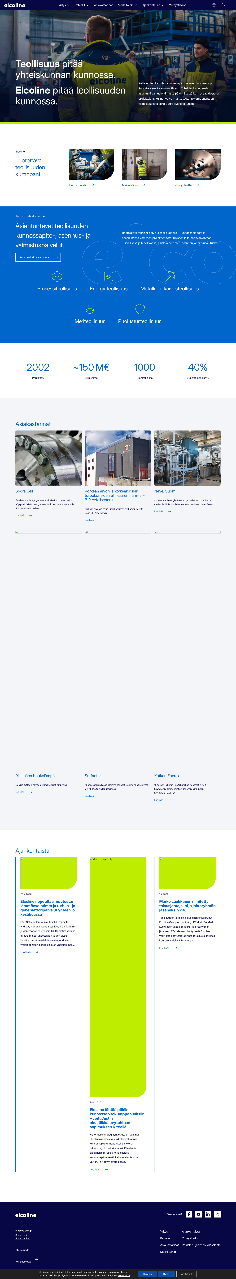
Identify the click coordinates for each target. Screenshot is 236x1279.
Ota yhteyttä (183, 185)
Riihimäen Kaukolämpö (35, 776)
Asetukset (186, 1274)
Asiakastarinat (103, 5)
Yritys (62, 5)
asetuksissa (124, 1275)
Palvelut (80, 5)
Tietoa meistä (78, 185)
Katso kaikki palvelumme (34, 257)
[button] (214, 5)
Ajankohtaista (151, 5)
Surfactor (93, 776)
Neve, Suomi (165, 491)
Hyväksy (147, 1274)
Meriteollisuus (90, 321)
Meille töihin (125, 5)
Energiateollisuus (109, 288)
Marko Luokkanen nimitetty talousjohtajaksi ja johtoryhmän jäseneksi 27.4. (187, 905)
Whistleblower (23, 1261)
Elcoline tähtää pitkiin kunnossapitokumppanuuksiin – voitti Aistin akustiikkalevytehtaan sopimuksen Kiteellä (117, 1118)
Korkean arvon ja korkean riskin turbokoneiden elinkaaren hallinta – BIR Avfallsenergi (114, 495)
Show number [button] (22, 1238)
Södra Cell (24, 491)
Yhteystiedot (177, 5)
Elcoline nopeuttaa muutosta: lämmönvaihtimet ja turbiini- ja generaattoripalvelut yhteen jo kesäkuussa (47, 908)
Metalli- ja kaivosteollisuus (169, 288)
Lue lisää (19, 515)
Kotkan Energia (167, 776)
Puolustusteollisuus (139, 321)
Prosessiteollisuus (57, 288)
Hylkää (166, 1274)
